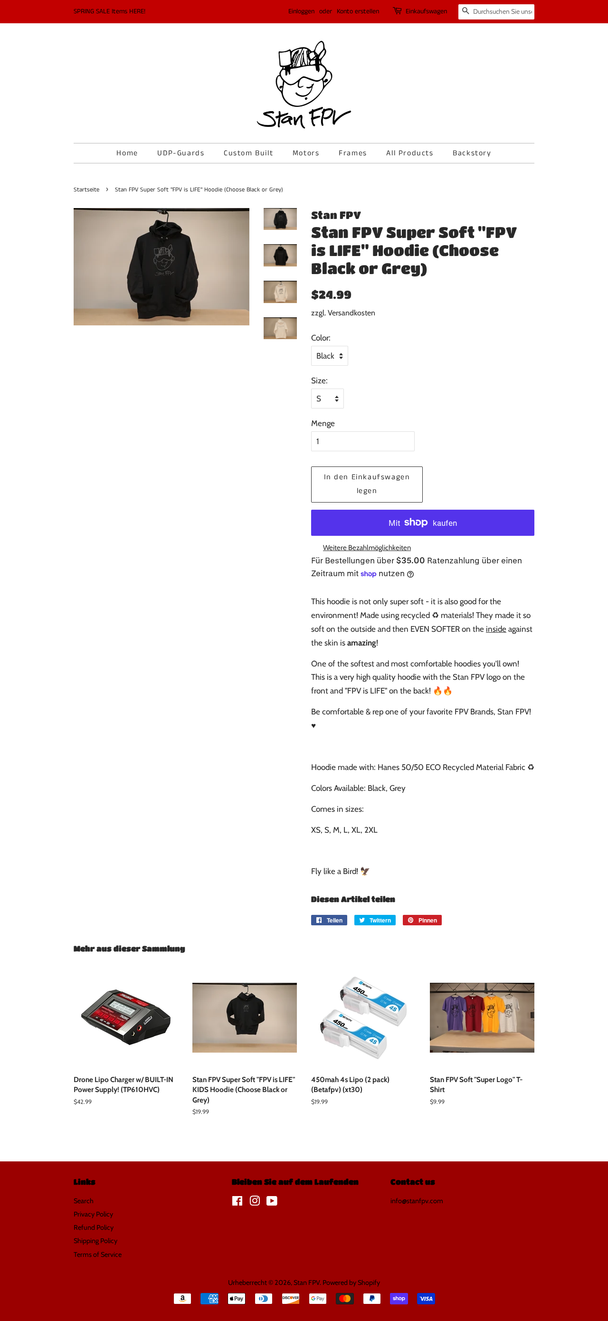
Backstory (472, 153)
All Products (409, 153)
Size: (319, 380)
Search (84, 1201)
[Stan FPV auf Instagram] (254, 1202)
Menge (323, 423)
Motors (306, 153)
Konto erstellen (358, 11)
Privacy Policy (93, 1214)
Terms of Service (98, 1254)
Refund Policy (94, 1227)
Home (127, 153)
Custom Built (248, 153)
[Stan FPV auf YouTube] (271, 1202)
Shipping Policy (95, 1240)
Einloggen (301, 11)
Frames (353, 153)
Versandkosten (351, 312)
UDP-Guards (180, 153)
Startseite (86, 189)
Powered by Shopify (351, 1282)
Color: (321, 337)
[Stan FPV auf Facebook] (237, 1202)
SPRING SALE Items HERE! (109, 11)
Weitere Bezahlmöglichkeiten (367, 547)
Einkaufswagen (426, 11)
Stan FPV (307, 1282)
